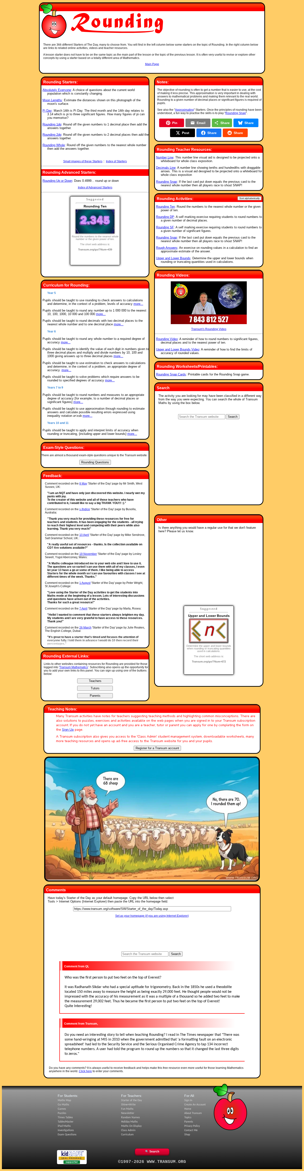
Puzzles (62, 1113)
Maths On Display (131, 1126)
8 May (83, 483)
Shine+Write (128, 1104)
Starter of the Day (131, 1100)
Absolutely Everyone (57, 90)
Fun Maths (127, 1109)
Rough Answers (166, 248)
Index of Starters (116, 161)
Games (62, 1109)
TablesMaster (65, 1121)
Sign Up (68, 729)
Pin (174, 123)
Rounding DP (165, 217)
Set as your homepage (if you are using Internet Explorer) (152, 915)
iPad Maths (64, 1126)
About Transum (193, 1113)
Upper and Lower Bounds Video (177, 349)
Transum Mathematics (73, 667)
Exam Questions (67, 1134)
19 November (88, 554)
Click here (85, 1071)
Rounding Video (167, 339)
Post (185, 133)
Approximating (184, 109)
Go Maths (63, 1104)
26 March (85, 627)
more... (138, 304)
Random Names (130, 1117)
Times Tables (65, 1117)
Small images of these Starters (82, 161)
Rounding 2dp (52, 134)
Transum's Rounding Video (208, 329)
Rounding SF (165, 227)
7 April (83, 608)
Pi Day (47, 110)
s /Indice (84, 509)
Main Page (152, 64)
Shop (187, 1134)
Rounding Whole (54, 145)
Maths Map (64, 1100)
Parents (188, 1121)
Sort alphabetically (249, 198)
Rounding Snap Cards (171, 374)
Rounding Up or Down (57, 180)
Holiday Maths (129, 1121)
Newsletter (127, 1113)
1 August (84, 583)
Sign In (188, 1100)
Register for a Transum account (157, 748)
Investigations (66, 1130)
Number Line (164, 157)
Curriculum (127, 1134)
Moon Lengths (52, 100)
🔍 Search (152, 1151)
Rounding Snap (235, 113)
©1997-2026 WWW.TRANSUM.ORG (152, 1161)
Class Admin (128, 1130)
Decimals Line (166, 167)
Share (225, 123)
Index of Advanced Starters (95, 187)
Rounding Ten (165, 206)
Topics (187, 1117)
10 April (84, 535)
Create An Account (195, 1104)
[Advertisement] (152, 70)
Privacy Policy (192, 1126)
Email (201, 123)
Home (187, 1109)
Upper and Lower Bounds (173, 258)
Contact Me (191, 1130)
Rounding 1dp (52, 124)
